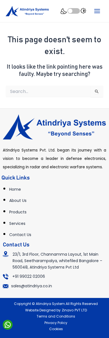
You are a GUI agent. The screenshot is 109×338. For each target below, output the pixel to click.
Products (18, 212)
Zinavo (68, 310)
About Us (18, 200)
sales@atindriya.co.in (31, 286)
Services (17, 223)
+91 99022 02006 (28, 276)
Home (15, 189)
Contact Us (20, 234)
